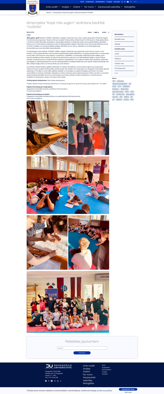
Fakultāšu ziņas (120, 39)
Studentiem (90, 2)
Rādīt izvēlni (128, 392)
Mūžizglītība (129, 6)
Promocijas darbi (120, 68)
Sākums (48, 12)
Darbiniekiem (100, 2)
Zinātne (76, 6)
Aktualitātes (119, 34)
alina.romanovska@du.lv (34, 98)
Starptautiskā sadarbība (109, 6)
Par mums (89, 6)
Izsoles (117, 54)
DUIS (82, 2)
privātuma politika (104, 390)
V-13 (116, 73)
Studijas (65, 6)
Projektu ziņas (119, 63)
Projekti (109, 2)
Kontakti (117, 2)
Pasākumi (118, 59)
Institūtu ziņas (120, 49)
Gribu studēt (52, 6)
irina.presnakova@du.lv (34, 91)
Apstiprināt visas (128, 389)
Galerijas (117, 44)
